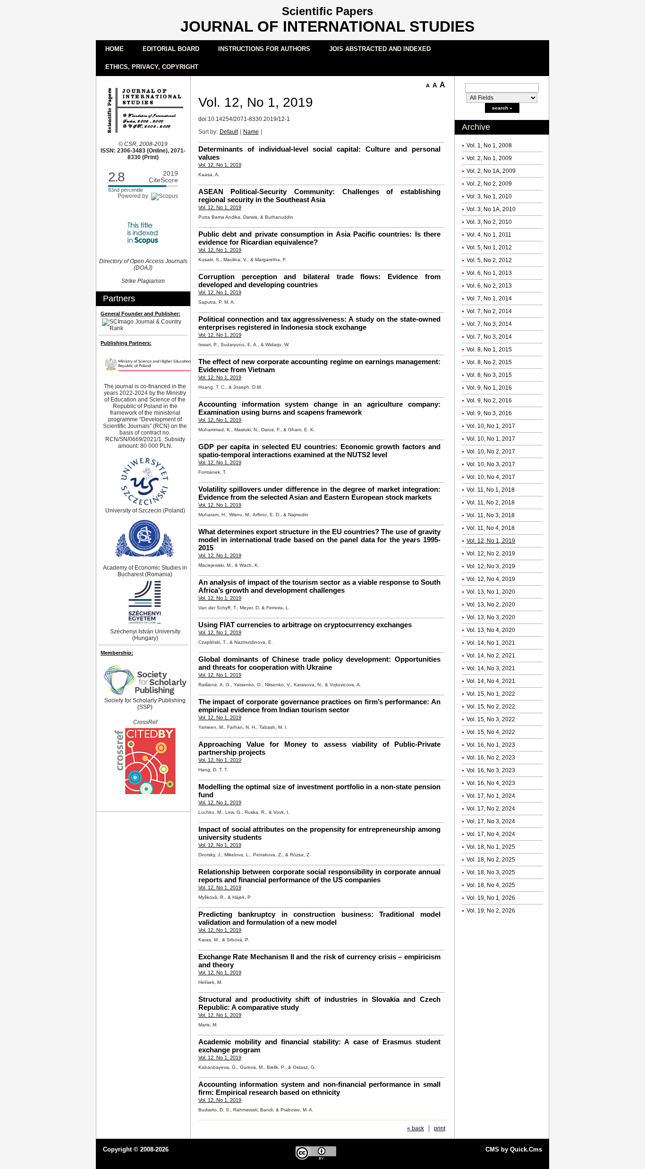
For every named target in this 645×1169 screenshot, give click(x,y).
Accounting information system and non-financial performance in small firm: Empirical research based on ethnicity (319, 1088)
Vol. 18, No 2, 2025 (491, 859)
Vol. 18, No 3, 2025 (491, 872)
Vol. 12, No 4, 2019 (491, 579)
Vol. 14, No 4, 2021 (491, 681)
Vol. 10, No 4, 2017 (491, 477)
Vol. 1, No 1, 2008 (489, 145)
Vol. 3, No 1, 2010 (489, 196)
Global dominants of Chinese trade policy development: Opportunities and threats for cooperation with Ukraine (319, 663)
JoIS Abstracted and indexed (380, 48)
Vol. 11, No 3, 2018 (491, 515)
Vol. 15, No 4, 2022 (491, 732)
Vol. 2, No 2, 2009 (489, 183)
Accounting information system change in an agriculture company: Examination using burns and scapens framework (319, 408)
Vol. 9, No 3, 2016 (489, 413)
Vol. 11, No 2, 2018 (491, 502)
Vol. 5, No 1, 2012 (489, 247)
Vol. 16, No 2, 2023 (491, 757)
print (439, 1128)
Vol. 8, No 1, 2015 (489, 349)
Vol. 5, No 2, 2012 (489, 260)
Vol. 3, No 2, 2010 (489, 222)
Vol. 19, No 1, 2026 (491, 898)
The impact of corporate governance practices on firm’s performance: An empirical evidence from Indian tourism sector (319, 706)
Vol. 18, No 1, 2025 (491, 847)
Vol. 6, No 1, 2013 (489, 273)
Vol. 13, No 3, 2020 (491, 617)
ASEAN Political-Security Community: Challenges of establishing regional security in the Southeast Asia (319, 196)
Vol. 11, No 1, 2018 (491, 489)
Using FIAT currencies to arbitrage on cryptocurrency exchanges (305, 625)
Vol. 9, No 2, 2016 (489, 400)
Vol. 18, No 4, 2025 (491, 885)
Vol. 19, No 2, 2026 (491, 910)
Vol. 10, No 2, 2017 (491, 451)
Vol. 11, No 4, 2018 (491, 528)
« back (415, 1128)
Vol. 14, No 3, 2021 (491, 668)
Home (114, 48)
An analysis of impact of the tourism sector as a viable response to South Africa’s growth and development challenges (319, 586)
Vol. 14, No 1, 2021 (491, 643)
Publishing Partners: (126, 343)
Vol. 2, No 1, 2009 (489, 158)
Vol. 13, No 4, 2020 (491, 630)
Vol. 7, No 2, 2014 (489, 311)
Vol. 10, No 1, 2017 (491, 426)
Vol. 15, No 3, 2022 (491, 719)
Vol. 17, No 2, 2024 (491, 808)
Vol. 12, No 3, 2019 (491, 566)
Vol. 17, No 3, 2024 (491, 821)
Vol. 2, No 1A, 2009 (491, 171)
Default (229, 131)
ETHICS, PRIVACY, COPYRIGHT (151, 66)
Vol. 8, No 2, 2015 (489, 362)
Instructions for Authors (264, 48)
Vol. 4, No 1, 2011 (489, 234)
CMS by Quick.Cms (513, 1149)
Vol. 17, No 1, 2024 (491, 796)
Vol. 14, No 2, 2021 (491, 655)
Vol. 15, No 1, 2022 (491, 694)
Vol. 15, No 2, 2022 (491, 706)
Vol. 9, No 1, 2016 (489, 387)
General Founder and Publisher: (140, 313)
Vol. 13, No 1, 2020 (491, 592)
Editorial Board (171, 48)
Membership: (117, 653)
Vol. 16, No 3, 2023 (491, 770)
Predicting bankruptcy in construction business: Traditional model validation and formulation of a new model (319, 918)
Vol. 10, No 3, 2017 (491, 464)
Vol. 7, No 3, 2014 (489, 324)
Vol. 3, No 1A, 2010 (491, 209)
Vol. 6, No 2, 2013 (489, 285)
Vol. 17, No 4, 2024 (491, 834)
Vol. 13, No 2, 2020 (491, 604)
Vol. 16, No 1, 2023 (491, 745)
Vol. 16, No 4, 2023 (491, 783)
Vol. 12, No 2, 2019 (491, 553)
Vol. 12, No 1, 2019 (491, 541)
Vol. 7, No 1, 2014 (489, 298)
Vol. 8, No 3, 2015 (489, 375)
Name (251, 131)
